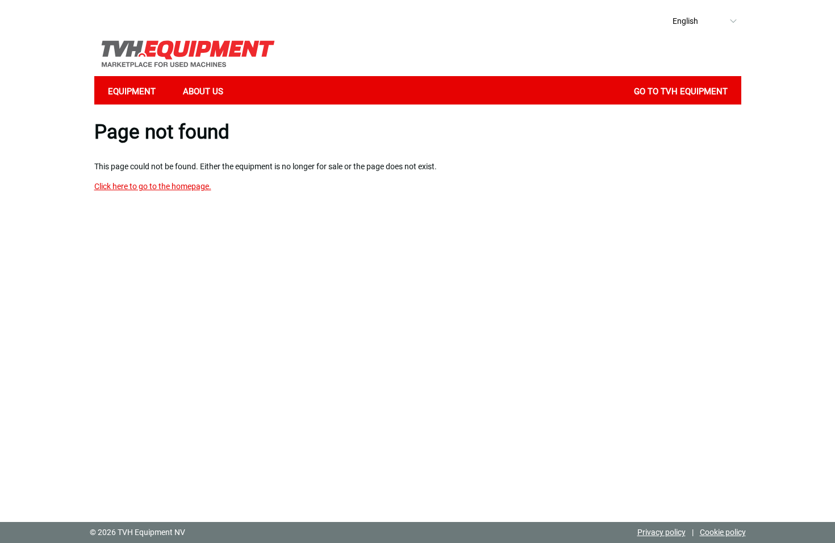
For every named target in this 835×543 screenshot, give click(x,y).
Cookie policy (723, 532)
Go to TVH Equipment (681, 91)
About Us (203, 91)
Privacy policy (661, 532)
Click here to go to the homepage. (152, 186)
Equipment (132, 91)
